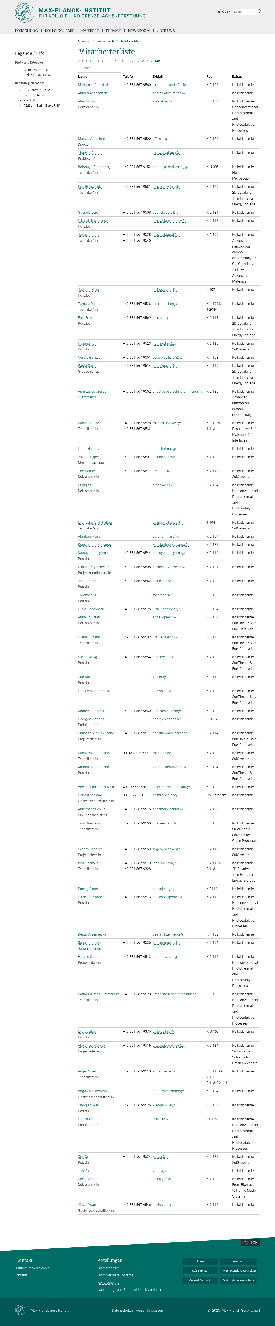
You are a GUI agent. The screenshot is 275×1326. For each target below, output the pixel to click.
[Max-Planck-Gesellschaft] (23, 1310)
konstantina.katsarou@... (172, 545)
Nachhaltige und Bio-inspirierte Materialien (130, 1290)
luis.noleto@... (163, 691)
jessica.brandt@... (166, 234)
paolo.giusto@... (165, 366)
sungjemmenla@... (167, 943)
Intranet (199, 1261)
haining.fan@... (164, 343)
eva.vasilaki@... (164, 1031)
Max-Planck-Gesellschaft (239, 1270)
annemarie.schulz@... (169, 809)
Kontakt (24, 1260)
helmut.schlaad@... (167, 795)
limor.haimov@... (165, 449)
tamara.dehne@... (166, 304)
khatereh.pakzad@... (168, 711)
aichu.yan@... (163, 1179)
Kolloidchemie (108, 1282)
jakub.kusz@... (164, 581)
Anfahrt (21, 1275)
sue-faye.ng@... (164, 657)
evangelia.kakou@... (168, 522)
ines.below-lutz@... (167, 187)
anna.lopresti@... (165, 617)
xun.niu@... (161, 677)
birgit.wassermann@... (170, 1091)
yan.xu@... (161, 1171)
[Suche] (258, 12)
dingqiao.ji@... (163, 485)
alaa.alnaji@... (163, 101)
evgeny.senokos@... (168, 849)
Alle (158, 61)
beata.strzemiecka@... (169, 934)
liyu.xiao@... (162, 1119)
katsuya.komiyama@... (170, 553)
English (224, 11)
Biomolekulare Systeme (115, 1275)
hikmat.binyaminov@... (170, 221)
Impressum (155, 1310)
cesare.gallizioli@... (167, 357)
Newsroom (139, 30)
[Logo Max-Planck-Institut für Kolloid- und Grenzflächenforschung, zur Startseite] (95, 13)
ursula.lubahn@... (166, 637)
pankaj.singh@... (165, 889)
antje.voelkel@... (165, 1071)
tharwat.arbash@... (167, 153)
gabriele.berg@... (165, 212)
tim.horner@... (163, 471)
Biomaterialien (109, 1268)
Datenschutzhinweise (128, 1310)
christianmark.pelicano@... (173, 733)
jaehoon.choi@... (165, 290)
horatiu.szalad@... (166, 957)
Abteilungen (110, 1260)
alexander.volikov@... (169, 1045)
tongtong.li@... (164, 595)
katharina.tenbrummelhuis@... (176, 994)
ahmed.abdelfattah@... (170, 93)
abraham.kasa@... (166, 536)
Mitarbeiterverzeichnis (32, 1268)
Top (254, 1242)
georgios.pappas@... (168, 719)
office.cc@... (162, 139)
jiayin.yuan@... (164, 1205)
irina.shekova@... (166, 863)
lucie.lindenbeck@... (168, 609)
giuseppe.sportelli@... (169, 897)
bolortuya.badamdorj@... (171, 167)
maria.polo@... (164, 753)
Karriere (90, 30)
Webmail (238, 1261)
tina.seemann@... (166, 823)
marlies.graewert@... (168, 423)
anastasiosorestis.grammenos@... (179, 391)
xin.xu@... (160, 1157)
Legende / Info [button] (30, 53)
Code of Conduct (199, 1280)
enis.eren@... (162, 318)
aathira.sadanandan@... (171, 767)
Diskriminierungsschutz (238, 1280)
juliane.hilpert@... (166, 457)
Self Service (199, 1270)
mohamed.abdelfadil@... (171, 85)
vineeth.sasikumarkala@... (173, 787)
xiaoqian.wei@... (165, 1105)
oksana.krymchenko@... (171, 567)
